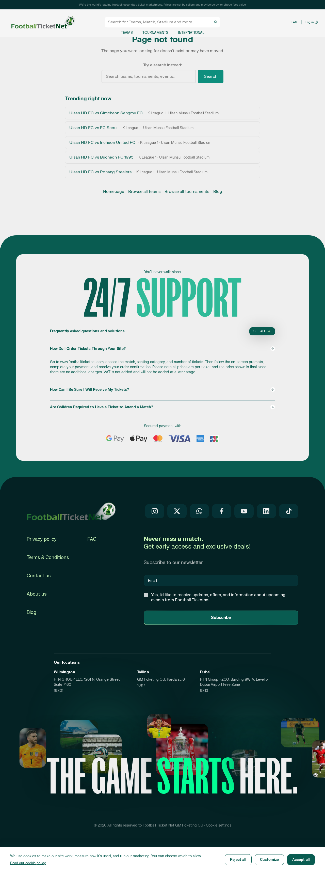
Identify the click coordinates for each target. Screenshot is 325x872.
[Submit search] (216, 22)
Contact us (39, 576)
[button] (162, 360)
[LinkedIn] (266, 511)
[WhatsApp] (199, 511)
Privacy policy (42, 539)
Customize (269, 860)
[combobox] (160, 22)
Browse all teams (144, 191)
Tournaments (155, 32)
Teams (127, 32)
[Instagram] (154, 511)
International (191, 32)
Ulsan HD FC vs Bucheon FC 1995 (139, 157)
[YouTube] (244, 511)
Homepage (113, 191)
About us (36, 594)
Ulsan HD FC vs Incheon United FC (140, 142)
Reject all (238, 860)
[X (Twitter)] (177, 511)
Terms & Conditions (48, 557)
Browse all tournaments (187, 191)
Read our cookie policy (28, 863)
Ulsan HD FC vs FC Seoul (131, 127)
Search (210, 76)
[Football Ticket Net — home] (71, 511)
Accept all (301, 860)
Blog (217, 191)
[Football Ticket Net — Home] (39, 22)
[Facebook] (221, 511)
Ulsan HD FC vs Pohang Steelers (138, 172)
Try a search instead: (162, 65)
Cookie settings (218, 825)
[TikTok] (288, 511)
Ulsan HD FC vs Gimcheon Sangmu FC (144, 113)
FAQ (294, 22)
